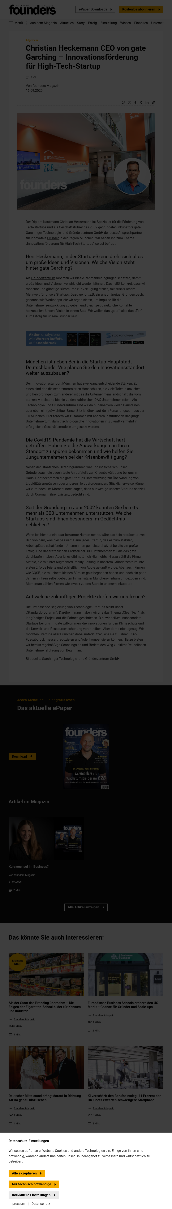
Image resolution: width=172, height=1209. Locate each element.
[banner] (86, 604)
